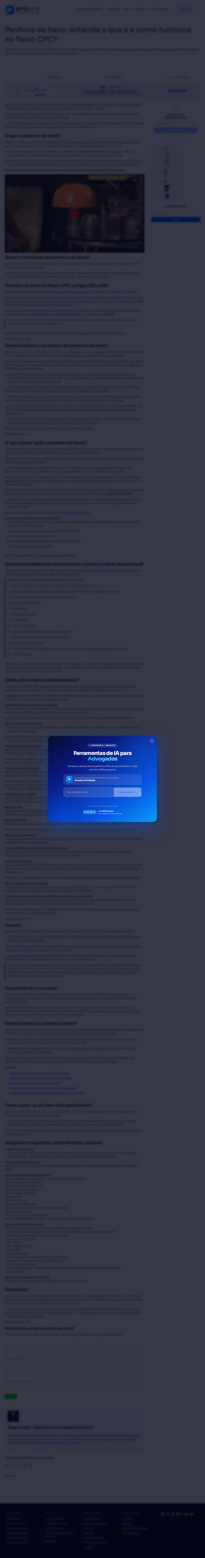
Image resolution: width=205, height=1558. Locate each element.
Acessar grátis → (127, 792)
